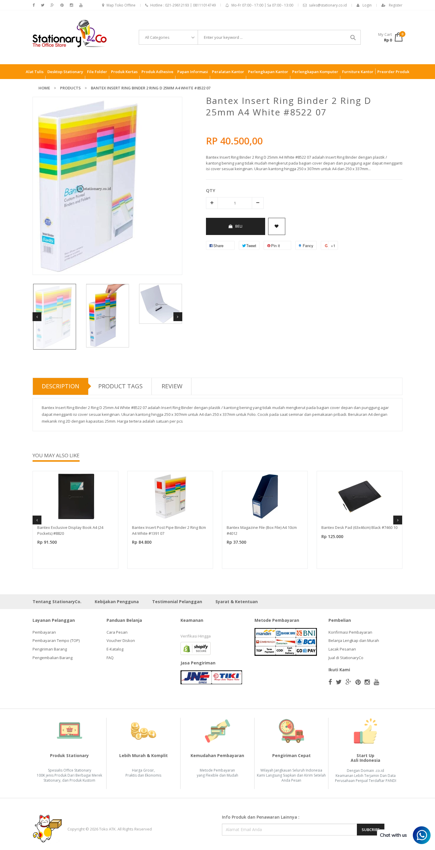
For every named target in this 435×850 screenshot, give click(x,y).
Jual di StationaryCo (345, 657)
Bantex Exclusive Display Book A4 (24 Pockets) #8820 (70, 530)
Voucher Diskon (121, 640)
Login (367, 5)
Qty (210, 190)
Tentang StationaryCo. (57, 601)
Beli (238, 226)
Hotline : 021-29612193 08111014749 (183, 5)
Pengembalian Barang (52, 657)
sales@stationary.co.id (328, 5)
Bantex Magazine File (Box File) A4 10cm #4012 (262, 530)
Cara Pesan (117, 632)
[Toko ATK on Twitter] (42, 5)
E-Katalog (115, 649)
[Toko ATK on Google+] (52, 5)
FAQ (110, 657)
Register (395, 5)
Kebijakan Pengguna (117, 601)
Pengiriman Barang (50, 649)
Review (172, 386)
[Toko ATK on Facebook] (34, 5)
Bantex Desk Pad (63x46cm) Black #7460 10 (359, 527)
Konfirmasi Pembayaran (350, 632)
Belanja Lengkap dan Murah (353, 640)
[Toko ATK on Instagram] (71, 5)
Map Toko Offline (121, 5)
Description (60, 386)
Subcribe (371, 829)
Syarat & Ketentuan (236, 601)
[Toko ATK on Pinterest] (62, 5)
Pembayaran (44, 632)
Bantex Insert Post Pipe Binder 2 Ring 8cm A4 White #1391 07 (169, 530)
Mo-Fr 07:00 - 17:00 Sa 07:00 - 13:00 (262, 5)
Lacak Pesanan (342, 649)
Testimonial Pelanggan (177, 601)
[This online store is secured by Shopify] (196, 648)
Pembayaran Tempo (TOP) (56, 640)
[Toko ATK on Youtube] (81, 5)
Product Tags (120, 386)
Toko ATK (107, 829)
